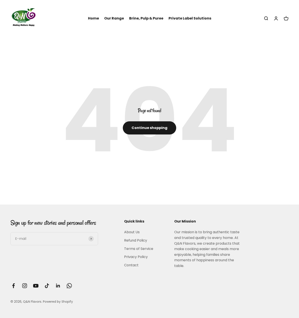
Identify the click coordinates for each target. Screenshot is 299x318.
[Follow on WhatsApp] (69, 286)
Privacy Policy (136, 256)
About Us (132, 232)
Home (93, 18)
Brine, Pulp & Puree (146, 18)
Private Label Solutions (190, 18)
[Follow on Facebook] (13, 286)
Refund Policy (135, 240)
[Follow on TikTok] (47, 286)
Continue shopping (149, 127)
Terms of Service (138, 248)
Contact (131, 265)
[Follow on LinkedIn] (58, 286)
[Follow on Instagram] (25, 286)
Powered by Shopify (58, 301)
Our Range (114, 18)
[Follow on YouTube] (36, 286)
